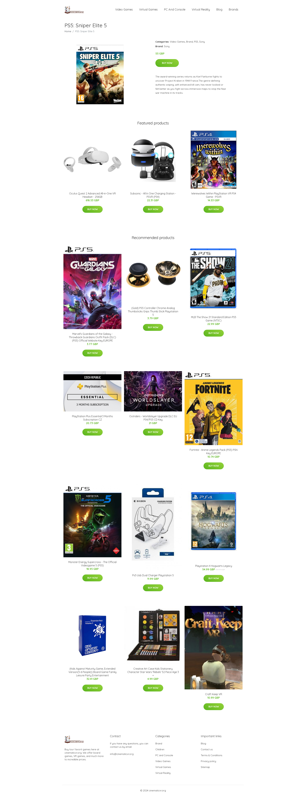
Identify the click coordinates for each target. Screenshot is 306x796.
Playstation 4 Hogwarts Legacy (213, 565)
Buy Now (167, 63)
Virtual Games (148, 9)
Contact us (207, 749)
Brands (233, 9)
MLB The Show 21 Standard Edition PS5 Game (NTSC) (213, 319)
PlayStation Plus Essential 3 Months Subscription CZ (92, 418)
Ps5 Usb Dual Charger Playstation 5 (153, 575)
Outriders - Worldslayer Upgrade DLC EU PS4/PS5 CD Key (153, 418)
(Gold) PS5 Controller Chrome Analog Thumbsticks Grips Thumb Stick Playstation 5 (153, 311)
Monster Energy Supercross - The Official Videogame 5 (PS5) (92, 563)
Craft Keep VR (213, 694)
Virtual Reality (201, 9)
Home (68, 31)
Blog (219, 9)
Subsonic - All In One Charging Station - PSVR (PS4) (153, 195)
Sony (202, 41)
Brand (189, 41)
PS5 (196, 41)
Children (159, 749)
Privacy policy (208, 761)
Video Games (124, 9)
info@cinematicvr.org (122, 754)
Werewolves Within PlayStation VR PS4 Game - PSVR (213, 195)
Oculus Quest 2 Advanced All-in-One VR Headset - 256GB (92, 195)
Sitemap (205, 767)
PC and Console (174, 9)
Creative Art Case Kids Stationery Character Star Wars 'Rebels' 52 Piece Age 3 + (153, 672)
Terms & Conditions (211, 755)
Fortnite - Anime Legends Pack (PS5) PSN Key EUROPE (213, 451)
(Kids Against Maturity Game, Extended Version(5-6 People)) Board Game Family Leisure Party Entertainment (93, 672)
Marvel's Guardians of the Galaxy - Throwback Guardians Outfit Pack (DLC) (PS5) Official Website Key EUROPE (92, 337)
